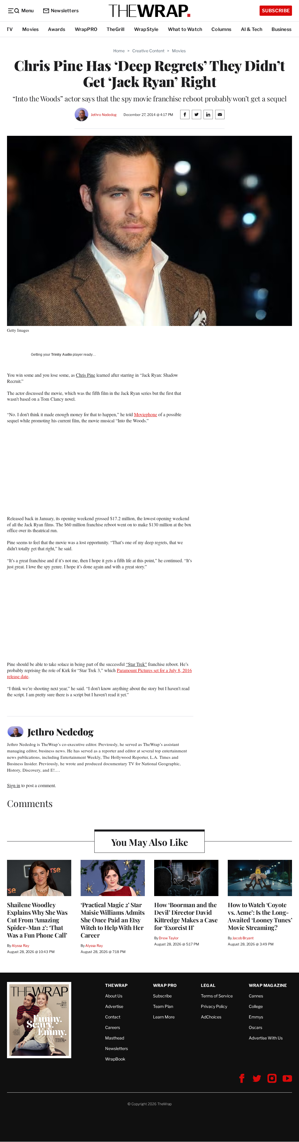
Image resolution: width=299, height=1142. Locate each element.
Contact (112, 1016)
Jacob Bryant (242, 938)
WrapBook (115, 1058)
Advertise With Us (266, 1037)
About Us (113, 995)
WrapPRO (86, 29)
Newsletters (65, 10)
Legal (208, 985)
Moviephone (145, 414)
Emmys (256, 1016)
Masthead (114, 1037)
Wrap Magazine (268, 985)
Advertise (114, 1006)
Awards (56, 29)
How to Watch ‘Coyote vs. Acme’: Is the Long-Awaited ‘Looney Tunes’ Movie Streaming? (260, 916)
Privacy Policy (214, 1006)
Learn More (164, 1016)
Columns (221, 29)
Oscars (255, 1027)
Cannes (256, 995)
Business (281, 29)
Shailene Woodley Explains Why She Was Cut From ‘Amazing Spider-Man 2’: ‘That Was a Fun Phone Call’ (37, 920)
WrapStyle (146, 29)
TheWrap (116, 985)
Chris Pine (85, 375)
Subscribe (276, 10)
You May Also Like (149, 842)
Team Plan (163, 1006)
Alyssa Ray (20, 945)
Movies (30, 29)
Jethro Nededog (104, 114)
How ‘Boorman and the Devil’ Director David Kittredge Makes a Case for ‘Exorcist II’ (186, 916)
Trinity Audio (61, 355)
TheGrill (116, 29)
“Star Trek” (136, 664)
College (256, 1006)
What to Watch (185, 29)
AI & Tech (252, 29)
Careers (112, 1027)
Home (119, 50)
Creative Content (148, 50)
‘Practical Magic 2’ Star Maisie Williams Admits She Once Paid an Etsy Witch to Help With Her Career (113, 920)
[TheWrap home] (149, 11)
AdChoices (211, 1016)
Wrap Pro (165, 985)
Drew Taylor (169, 938)
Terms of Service (217, 995)
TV (9, 29)
